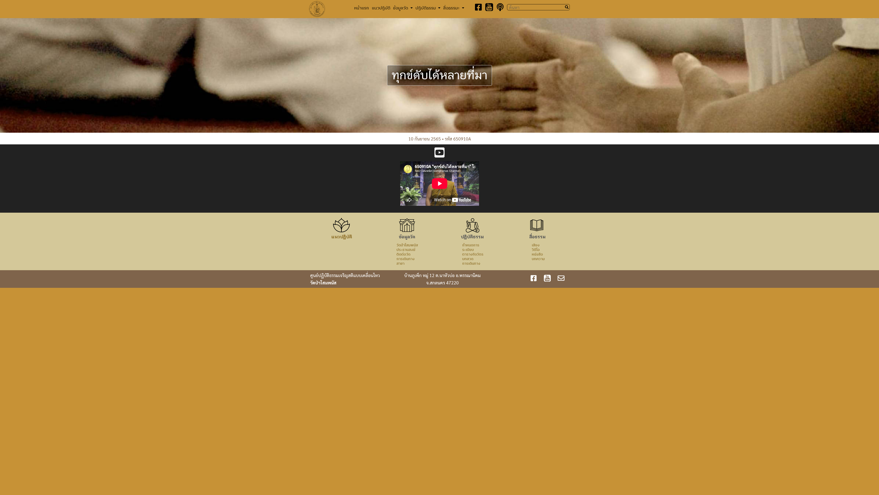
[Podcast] (500, 7)
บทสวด (467, 258)
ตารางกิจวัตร (472, 254)
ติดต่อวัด (403, 254)
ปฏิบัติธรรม (425, 8)
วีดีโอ (536, 249)
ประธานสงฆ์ (405, 249)
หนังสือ (537, 254)
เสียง (536, 245)
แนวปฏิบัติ (381, 8)
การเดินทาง (405, 258)
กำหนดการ (470, 245)
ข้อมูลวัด (400, 8)
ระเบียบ (468, 249)
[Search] (567, 7)
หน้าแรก (361, 8)
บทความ (538, 258)
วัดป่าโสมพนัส (407, 245)
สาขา (400, 263)
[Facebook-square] (478, 7)
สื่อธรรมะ (451, 8)
